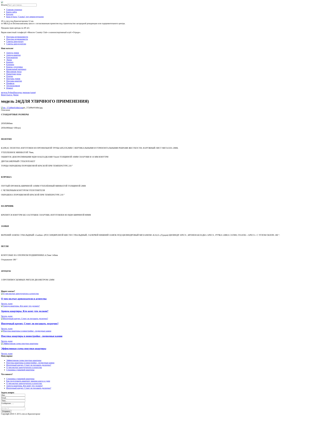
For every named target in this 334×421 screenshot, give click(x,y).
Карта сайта (11, 12)
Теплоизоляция (13, 86)
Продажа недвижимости (17, 37)
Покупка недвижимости (17, 39)
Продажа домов (13, 79)
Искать (4, 5)
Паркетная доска (13, 74)
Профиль (10, 83)
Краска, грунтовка (14, 67)
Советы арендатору (15, 41)
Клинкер (10, 64)
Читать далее (7, 304)
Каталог (9, 14)
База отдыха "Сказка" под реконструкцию (25, 17)
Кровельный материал (16, 69)
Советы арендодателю (16, 44)
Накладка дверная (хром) (24, 92)
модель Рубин (7, 92)
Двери (9, 60)
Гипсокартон (12, 57)
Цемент (9, 88)
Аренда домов (12, 53)
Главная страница (14, 9)
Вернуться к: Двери (10, 95)
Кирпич (9, 62)
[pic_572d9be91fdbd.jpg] (12, 108)
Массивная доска (14, 71)
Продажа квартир (14, 81)
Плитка (9, 76)
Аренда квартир (13, 55)
